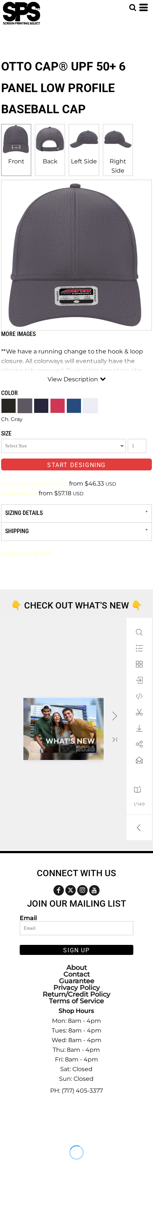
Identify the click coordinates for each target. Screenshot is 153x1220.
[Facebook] (58, 890)
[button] (132, 7)
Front (16, 161)
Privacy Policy (76, 987)
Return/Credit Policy (76, 994)
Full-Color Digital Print (34, 483)
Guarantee (76, 981)
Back (50, 161)
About (76, 967)
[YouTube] (94, 890)
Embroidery (19, 493)
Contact (77, 974)
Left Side (84, 161)
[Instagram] (82, 890)
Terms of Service (76, 1001)
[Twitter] (70, 890)
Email (28, 917)
